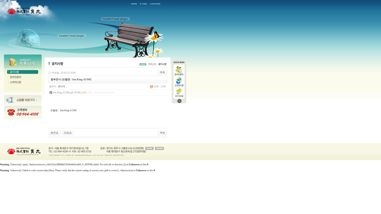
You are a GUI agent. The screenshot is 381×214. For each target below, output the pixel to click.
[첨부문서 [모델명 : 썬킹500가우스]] (54, 132)
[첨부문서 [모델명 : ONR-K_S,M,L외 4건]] (68, 132)
